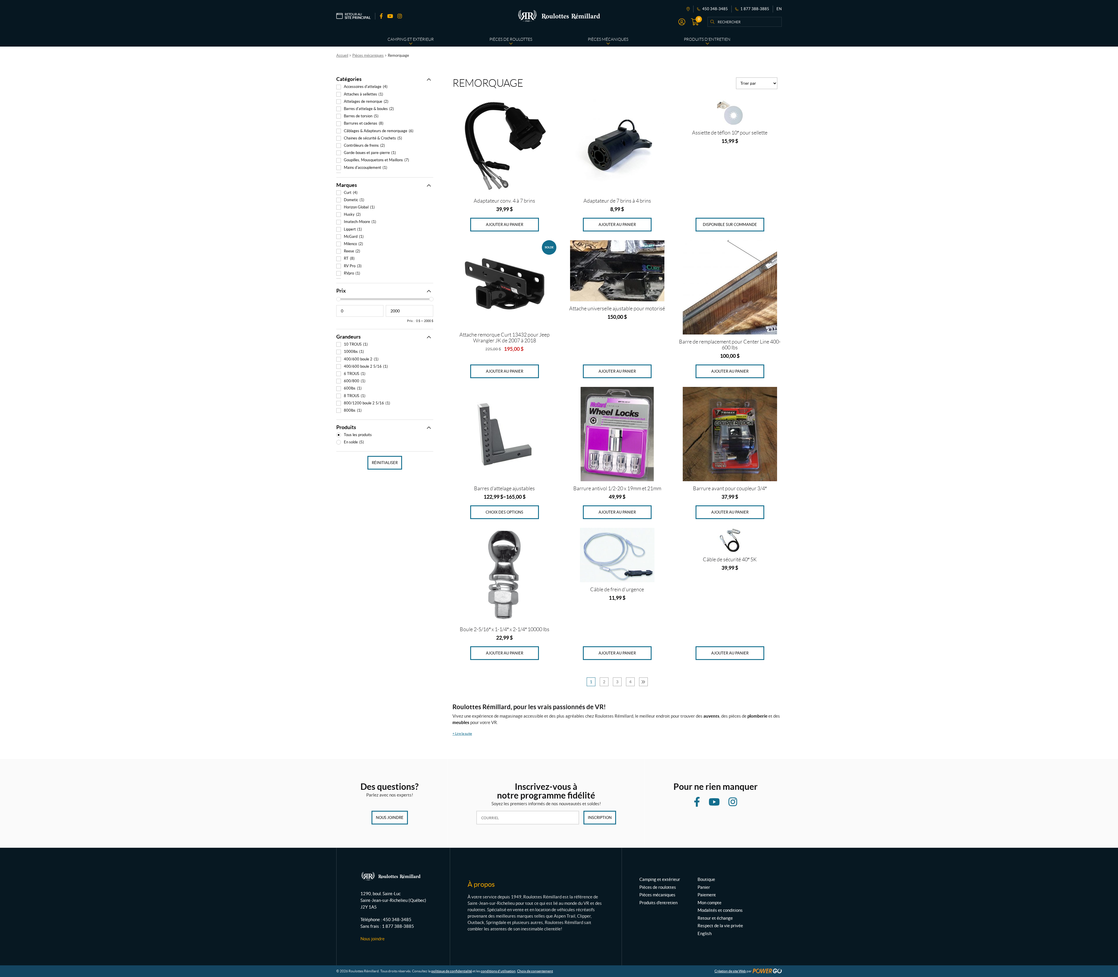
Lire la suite (462, 733)
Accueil (342, 55)
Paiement (707, 894)
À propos (481, 884)
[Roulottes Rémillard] (559, 16)
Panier (704, 887)
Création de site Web (730, 971)
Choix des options (504, 512)
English (705, 933)
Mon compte (709, 902)
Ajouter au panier (504, 224)
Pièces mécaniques (368, 55)
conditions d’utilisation (498, 971)
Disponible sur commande (730, 224)
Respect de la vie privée (720, 925)
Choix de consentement (535, 971)
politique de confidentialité (451, 971)
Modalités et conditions (720, 910)
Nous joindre (390, 817)
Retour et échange (715, 918)
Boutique (706, 879)
